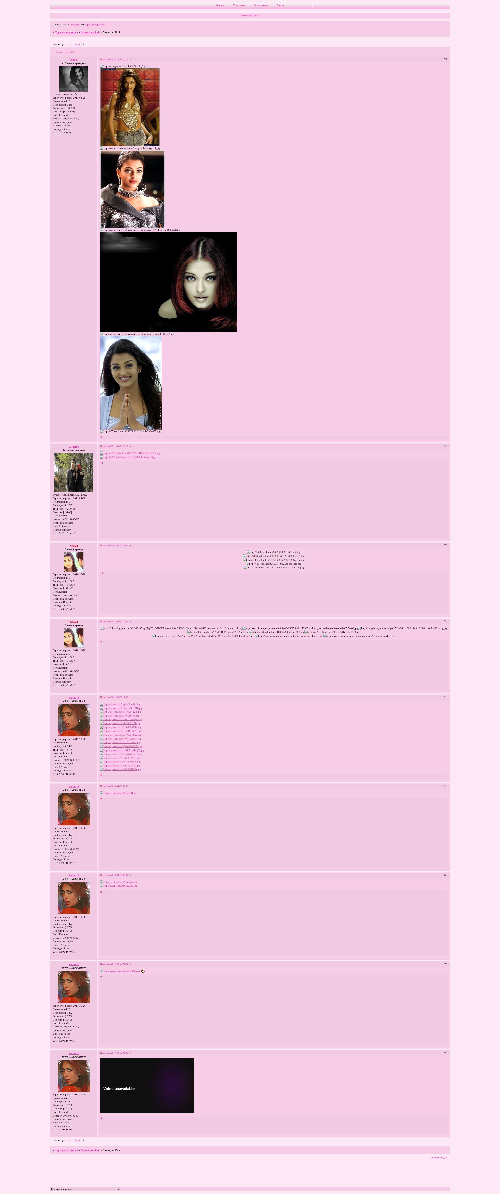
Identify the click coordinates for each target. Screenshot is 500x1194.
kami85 (74, 59)
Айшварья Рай (90, 32)
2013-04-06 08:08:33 (121, 964)
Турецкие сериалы (66, 32)
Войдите (75, 24)
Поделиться (105, 59)
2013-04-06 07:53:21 (121, 786)
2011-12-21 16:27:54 (121, 59)
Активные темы (249, 15)
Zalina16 (74, 697)
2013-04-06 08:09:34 (121, 1053)
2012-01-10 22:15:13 (121, 446)
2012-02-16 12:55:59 (121, 545)
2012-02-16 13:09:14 (121, 621)
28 (79, 44)
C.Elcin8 (74, 446)
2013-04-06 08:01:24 (121, 875)
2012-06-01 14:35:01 (121, 697)
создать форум (439, 1157)
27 (75, 44)
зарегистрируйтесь (95, 24)
